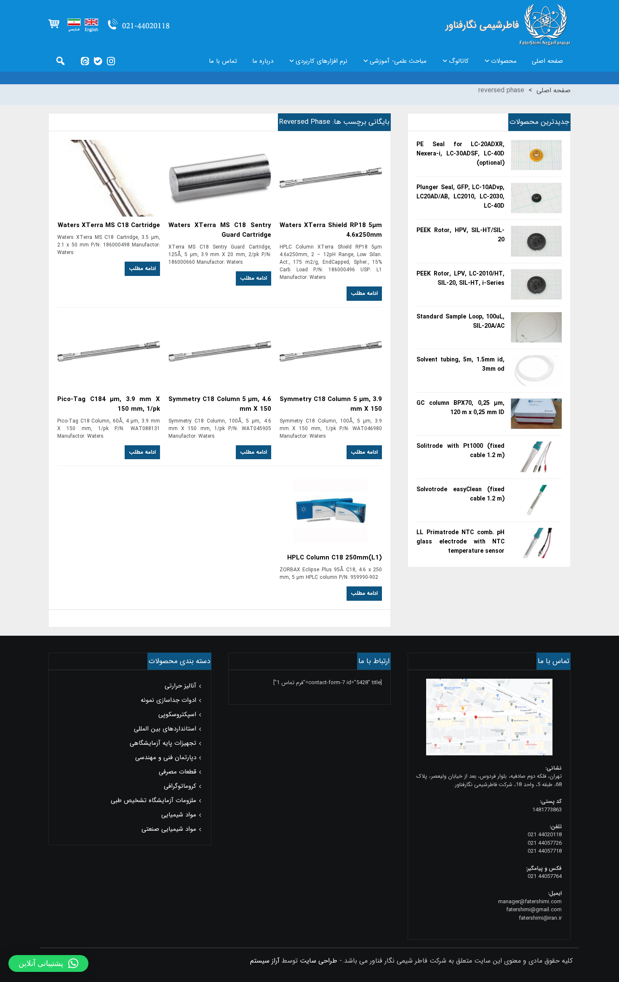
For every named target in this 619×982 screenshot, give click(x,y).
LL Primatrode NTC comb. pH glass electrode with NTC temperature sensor (460, 542)
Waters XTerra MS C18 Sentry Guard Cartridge (219, 230)
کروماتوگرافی (180, 786)
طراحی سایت (318, 960)
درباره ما (262, 61)
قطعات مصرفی (177, 772)
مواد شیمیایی (178, 815)
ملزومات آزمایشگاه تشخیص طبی (153, 800)
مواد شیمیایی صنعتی (168, 829)
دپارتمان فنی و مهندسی (165, 757)
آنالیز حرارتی (180, 686)
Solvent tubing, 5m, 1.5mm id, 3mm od (460, 364)
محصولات (504, 61)
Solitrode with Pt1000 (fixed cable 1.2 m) (460, 450)
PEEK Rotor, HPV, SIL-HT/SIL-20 (460, 235)
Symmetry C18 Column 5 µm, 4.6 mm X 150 (219, 404)
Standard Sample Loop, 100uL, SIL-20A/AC (460, 321)
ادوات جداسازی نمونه (168, 700)
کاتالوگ (459, 61)
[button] (48, 963)
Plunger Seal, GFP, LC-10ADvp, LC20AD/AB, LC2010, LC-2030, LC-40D (460, 197)
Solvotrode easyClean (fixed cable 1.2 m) (460, 494)
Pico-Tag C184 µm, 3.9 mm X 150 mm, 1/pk (108, 404)
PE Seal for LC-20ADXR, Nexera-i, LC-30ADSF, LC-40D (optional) (460, 154)
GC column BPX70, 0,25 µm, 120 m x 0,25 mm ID (460, 408)
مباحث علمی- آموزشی (398, 61)
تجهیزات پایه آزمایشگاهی (163, 743)
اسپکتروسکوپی (177, 714)
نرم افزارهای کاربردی (321, 61)
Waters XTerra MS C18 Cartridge (109, 225)
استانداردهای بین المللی (165, 729)
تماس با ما (223, 61)
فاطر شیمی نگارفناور (508, 25)
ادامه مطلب (364, 293)
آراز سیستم (265, 960)
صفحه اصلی (547, 61)
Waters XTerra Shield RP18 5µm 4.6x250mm (331, 230)
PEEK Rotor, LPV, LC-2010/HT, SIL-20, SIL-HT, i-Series (460, 278)
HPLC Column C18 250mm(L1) (334, 558)
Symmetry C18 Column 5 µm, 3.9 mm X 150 (331, 404)
